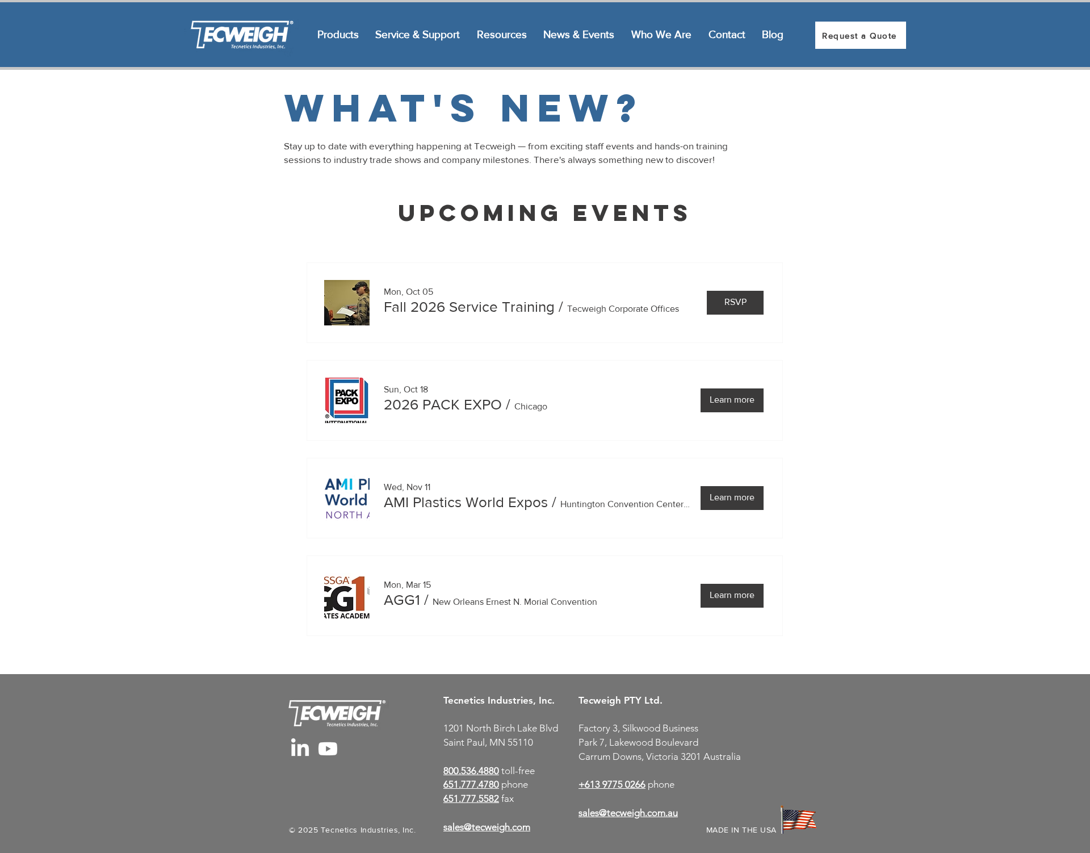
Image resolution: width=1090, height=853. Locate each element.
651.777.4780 (471, 784)
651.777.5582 (471, 798)
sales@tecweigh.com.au (628, 812)
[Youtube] (328, 749)
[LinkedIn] (300, 749)
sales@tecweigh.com (486, 827)
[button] (469, 306)
